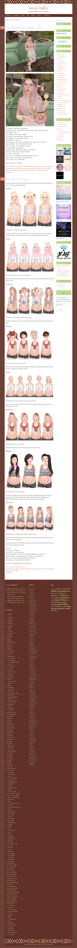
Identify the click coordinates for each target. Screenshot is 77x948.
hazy (35, 168)
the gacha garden (11, 886)
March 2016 (32, 668)
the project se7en (11, 896)
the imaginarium (11, 890)
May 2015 (32, 687)
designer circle (10, 672)
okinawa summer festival (12, 795)
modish (52, 602)
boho (20, 168)
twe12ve (9, 913)
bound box (9, 652)
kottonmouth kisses (62, 81)
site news (9, 845)
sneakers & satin (61, 108)
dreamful (9, 677)
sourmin (24, 170)
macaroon (60, 87)
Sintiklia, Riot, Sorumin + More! (18, 602)
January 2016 (33, 672)
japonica (9, 749)
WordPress (47, 15)
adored (52, 589)
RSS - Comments (61, 286)
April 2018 (32, 620)
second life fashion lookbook (64, 132)
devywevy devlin (61, 62)
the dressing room (11, 878)
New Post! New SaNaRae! (63, 275)
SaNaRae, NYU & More (63, 274)
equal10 (9, 683)
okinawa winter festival (12, 797)
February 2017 (33, 647)
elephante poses (64, 591)
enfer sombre (64, 593)
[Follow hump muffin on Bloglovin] (61, 34)
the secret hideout (11, 901)
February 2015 (33, 693)
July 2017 (32, 637)
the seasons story (21, 567)
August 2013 (32, 728)
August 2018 (32, 612)
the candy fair (10, 863)
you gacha (9, 934)
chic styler (60, 60)
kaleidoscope (60, 77)
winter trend (10, 930)
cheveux (36, 569)
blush (8, 646)
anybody (12, 166)
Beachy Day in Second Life (63, 270)
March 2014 (32, 714)
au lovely (9, 631)
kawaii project (21, 166)
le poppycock (40, 168)
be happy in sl (61, 122)
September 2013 (33, 726)
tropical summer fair (11, 911)
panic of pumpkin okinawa (13, 807)
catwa (23, 168)
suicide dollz (10, 853)
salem (8, 834)
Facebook (16, 15)
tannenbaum (10, 859)
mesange (56, 600)
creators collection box (12, 662)
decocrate (9, 668)
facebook (60, 24)
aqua (8, 629)
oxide (7, 170)
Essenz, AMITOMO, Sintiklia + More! (24, 27)
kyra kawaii (60, 83)
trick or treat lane (11, 909)
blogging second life (62, 124)
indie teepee (10, 747)
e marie (59, 593)
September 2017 (33, 633)
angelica (17, 569)
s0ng (58, 604)
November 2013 (33, 722)
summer (32, 170)
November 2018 (33, 606)
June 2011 (32, 745)
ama (55, 589)
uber (8, 915)
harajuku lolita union (62, 126)
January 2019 (33, 602)
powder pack (10, 818)
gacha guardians (11, 714)
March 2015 (32, 691)
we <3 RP (9, 927)
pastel (62, 602)
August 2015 (32, 681)
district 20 (9, 674)
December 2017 (33, 627)
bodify (8, 648)
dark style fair (10, 666)
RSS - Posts (60, 284)
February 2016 (33, 670)
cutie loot (9, 664)
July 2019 (32, 591)
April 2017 (32, 643)
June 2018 (32, 616)
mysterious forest (37, 166)
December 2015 (33, 674)
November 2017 (33, 629)
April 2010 (32, 762)
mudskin (49, 168)
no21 (8, 789)
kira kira (9, 753)
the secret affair (10, 900)
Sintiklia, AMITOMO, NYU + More (18, 589)
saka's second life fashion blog (64, 100)
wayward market (11, 925)
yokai (55, 610)
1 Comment (9, 172)
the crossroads (10, 871)
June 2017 (32, 639)
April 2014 (32, 712)
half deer (67, 595)
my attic (9, 786)
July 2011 (32, 743)
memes (9, 776)
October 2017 (33, 631)
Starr (8, 591)
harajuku (9, 735)
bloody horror (10, 643)
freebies (9, 708)
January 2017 (33, 648)
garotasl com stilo (61, 69)
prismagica (9, 820)
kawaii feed (60, 130)
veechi (68, 608)
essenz (26, 168)
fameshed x (9, 691)
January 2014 (33, 718)
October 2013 (33, 724)
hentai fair (9, 737)
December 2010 (33, 757)
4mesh (8, 619)
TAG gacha (9, 857)
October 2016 (33, 654)
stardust (28, 170)
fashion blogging (11, 697)
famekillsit (60, 65)
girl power (9, 724)
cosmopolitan (10, 660)
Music (33, 15)
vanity (8, 921)
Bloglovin (8, 15)
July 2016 (32, 660)
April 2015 (32, 689)
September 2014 (33, 703)
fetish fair (9, 699)
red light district (10, 822)
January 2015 (33, 695)
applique (9, 627)
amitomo (11, 168)
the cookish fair (10, 867)
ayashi (21, 569)
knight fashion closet (62, 79)
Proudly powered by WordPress (30, 944)
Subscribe (60, 309)
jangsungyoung (61, 75)
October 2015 (33, 677)
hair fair (15, 567)
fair (48, 569)
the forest (9, 884)
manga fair (9, 772)
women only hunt (11, 932)
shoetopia (9, 842)
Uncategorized (10, 919)
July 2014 (32, 706)
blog (8, 639)
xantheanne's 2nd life (62, 114)
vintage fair (9, 923)
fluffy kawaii (10, 704)
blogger (9, 641)
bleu (15, 168)
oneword (9, 805)
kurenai (9, 757)
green (32, 168)
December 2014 (33, 697)
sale (8, 832)
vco (64, 608)
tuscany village (38, 170)
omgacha (9, 799)
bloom (8, 645)
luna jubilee (60, 85)
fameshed (9, 689)
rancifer (60, 98)
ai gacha (9, 621)
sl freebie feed (61, 140)
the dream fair (10, 876)
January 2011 (32, 755)
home (8, 741)
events (15, 166)
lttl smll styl (9, 770)
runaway (16, 570)
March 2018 (32, 621)
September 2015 (33, 679)
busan (8, 654)
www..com (64, 40)
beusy (24, 569)
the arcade (9, 861)
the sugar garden (57, 608)
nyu (59, 602)
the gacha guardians (11, 888)
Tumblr (39, 15)
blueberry (28, 569)
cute (58, 591)
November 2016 (33, 652)
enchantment (10, 681)
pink (13, 170)
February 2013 (33, 739)
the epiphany (10, 880)
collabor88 (9, 656)
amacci (13, 569)
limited (8, 762)
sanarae (44, 166)
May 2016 (32, 664)
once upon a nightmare (12, 803)
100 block (9, 614)
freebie (59, 595)
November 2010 (33, 759)
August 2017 (32, 635)
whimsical (9, 929)
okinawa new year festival (12, 793)
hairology (9, 731)
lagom (69, 598)
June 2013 (32, 732)
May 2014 (32, 710)
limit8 (8, 760)
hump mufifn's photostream (64, 42)
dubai (8, 679)
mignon (66, 600)
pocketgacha (10, 813)
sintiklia (19, 170)
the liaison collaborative (12, 892)
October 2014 (33, 701)
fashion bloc (10, 695)
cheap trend (60, 58)
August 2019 (32, 589)
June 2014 (32, 708)
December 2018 (33, 604)
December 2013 (33, 720)
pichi (10, 170)
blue (17, 168)
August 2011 (32, 741)
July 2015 (32, 683)
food (29, 168)
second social (61, 134)
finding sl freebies (62, 67)
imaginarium (10, 745)
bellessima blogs (61, 56)
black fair (9, 637)
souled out (9, 851)
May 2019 (32, 594)
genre (8, 720)
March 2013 (32, 737)
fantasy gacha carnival (12, 693)
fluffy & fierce (10, 703)
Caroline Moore (49, 944)
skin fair (9, 847)
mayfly (52, 600)
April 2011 (32, 749)
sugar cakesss (61, 110)
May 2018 (32, 618)
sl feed (59, 138)
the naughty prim (61, 112)
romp (8, 826)
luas (13, 570)
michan (45, 168)
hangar (9, 733)
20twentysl (9, 617)
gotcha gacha (10, 728)
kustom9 (9, 759)
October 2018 (33, 608)
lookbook (9, 764)
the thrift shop (10, 903)
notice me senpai (11, 791)
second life (64, 604)
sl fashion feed (61, 136)
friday (63, 595)
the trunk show (10, 905)
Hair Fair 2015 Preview (17, 179)
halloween (53, 598)
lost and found (10, 768)
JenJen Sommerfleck (12, 592)
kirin (10, 570)
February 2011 (33, 753)
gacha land (9, 716)
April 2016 (32, 666)
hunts (8, 743)
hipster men (10, 739)
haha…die (60, 71)
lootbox (9, 766)
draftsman (9, 675)
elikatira (40, 569)
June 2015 (32, 685)
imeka (57, 598)
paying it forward (11, 811)
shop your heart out (11, 844)
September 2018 (33, 610)
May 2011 (32, 747)
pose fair (9, 816)
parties (8, 809)
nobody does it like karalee (63, 94)
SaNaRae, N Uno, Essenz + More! (18, 591)
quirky (15, 170)
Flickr (22, 15)
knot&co (9, 755)
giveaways (9, 726)
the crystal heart (10, 873)
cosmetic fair (10, 658)
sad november (10, 830)
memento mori (10, 774)
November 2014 (33, 699)
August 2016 (32, 658)
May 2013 (32, 733)
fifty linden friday (11, 701)
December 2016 (33, 650)
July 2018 (32, 614)
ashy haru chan (61, 54)
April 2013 (32, 735)
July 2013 (32, 730)
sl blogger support (62, 106)
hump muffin (38, 7)
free (8, 706)
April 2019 (32, 596)
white (43, 170)
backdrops (9, 633)
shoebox (9, 840)
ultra (8, 917)
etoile (8, 685)
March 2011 (32, 751)
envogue (45, 569)
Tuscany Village (18, 163)
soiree (8, 849)
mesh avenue (10, 780)
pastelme (60, 96)
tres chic (9, 907)
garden (9, 718)
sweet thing (67, 606)
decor (8, 670)
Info (28, 15)
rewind (9, 824)
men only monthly (11, 778)
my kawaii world (61, 89)
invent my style (61, 73)
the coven (9, 869)
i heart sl (60, 128)
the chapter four (11, 865)
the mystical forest (11, 894)
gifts (8, 722)
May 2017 (32, 641)
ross (8, 828)
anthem (9, 623)
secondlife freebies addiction (64, 102)
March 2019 (32, 598)
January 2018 (33, 625)
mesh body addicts (29, 166)
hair (50, 569)
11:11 (8, 616)
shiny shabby (49, 166)
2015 (10, 569)
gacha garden (10, 712)
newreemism (61, 93)
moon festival (10, 784)
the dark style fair (11, 874)
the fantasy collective (11, 882)
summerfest (10, 855)
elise (56, 593)
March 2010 (32, 764)
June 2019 (32, 592)
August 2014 (32, 704)
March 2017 (32, 645)
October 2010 (33, 760)
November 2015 (33, 676)
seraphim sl (60, 104)
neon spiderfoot (61, 91)
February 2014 (33, 716)
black (69, 589)
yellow (46, 170)
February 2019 (33, 600)
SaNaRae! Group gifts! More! (64, 272)
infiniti (60, 598)
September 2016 (33, 656)
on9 (8, 801)
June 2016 (32, 662)
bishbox (9, 635)
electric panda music (62, 64)
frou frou (9, 710)
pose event (9, 815)
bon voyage (9, 650)
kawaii (64, 597)
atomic (62, 589)
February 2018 (33, 623)
